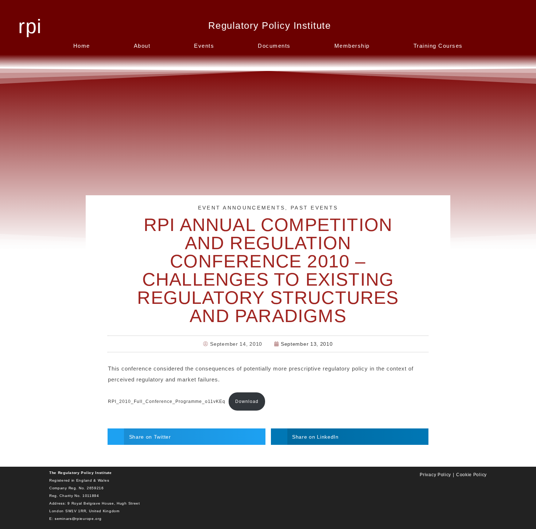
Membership (352, 46)
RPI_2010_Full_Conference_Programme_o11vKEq (166, 401)
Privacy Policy (435, 474)
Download (247, 401)
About (142, 46)
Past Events (314, 208)
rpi (29, 26)
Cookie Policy (471, 474)
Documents (274, 46)
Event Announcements (242, 208)
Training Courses (438, 46)
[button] (186, 436)
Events (204, 46)
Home (81, 46)
